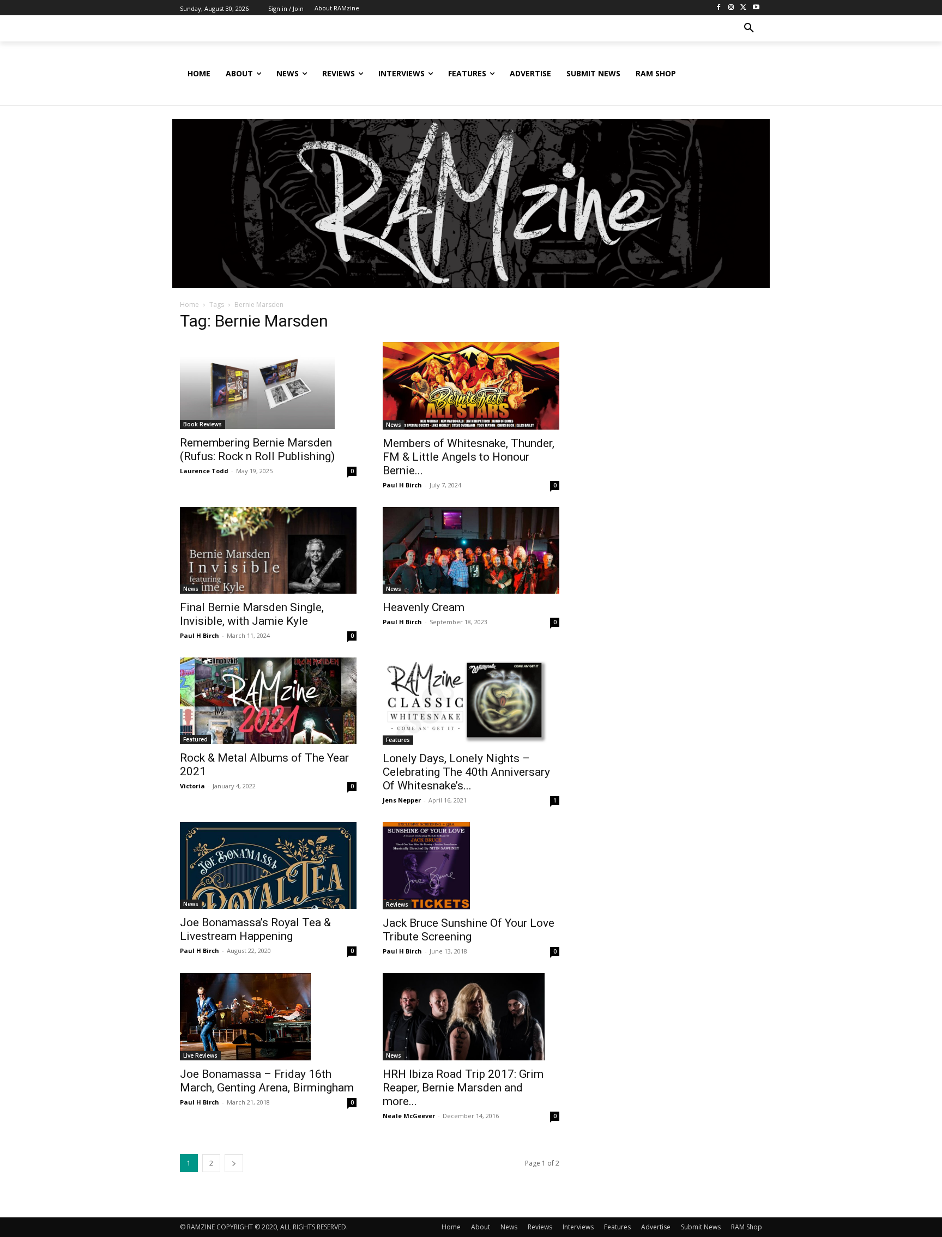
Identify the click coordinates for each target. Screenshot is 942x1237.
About (480, 1227)
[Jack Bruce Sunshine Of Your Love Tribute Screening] (471, 865)
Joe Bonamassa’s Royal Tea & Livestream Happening (255, 929)
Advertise (656, 1227)
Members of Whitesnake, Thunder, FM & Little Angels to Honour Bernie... (468, 457)
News (393, 425)
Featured (195, 739)
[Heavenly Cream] (471, 550)
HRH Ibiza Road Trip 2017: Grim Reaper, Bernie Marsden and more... (463, 1087)
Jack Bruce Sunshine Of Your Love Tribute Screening (468, 929)
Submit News (701, 1227)
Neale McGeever (409, 1116)
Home (189, 304)
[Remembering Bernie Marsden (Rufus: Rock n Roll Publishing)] (268, 385)
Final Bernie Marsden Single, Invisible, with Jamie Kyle (252, 614)
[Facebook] (718, 8)
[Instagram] (731, 8)
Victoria (192, 786)
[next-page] (234, 1163)
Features (398, 740)
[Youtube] (756, 8)
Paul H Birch (402, 485)
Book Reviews (202, 424)
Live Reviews (200, 1055)
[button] (749, 28)
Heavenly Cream (423, 607)
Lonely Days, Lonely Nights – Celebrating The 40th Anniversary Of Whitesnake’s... (466, 772)
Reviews (397, 904)
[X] (743, 8)
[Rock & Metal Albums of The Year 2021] (268, 700)
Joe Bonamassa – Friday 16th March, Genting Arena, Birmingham (267, 1080)
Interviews (578, 1227)
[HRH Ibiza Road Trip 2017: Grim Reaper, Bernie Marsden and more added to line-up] (471, 1016)
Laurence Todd (204, 471)
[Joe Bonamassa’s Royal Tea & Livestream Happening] (268, 865)
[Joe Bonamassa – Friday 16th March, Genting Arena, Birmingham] (268, 1016)
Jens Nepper (402, 800)
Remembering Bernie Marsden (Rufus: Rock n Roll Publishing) (257, 449)
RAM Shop (746, 1227)
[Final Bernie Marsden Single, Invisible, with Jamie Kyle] (268, 550)
